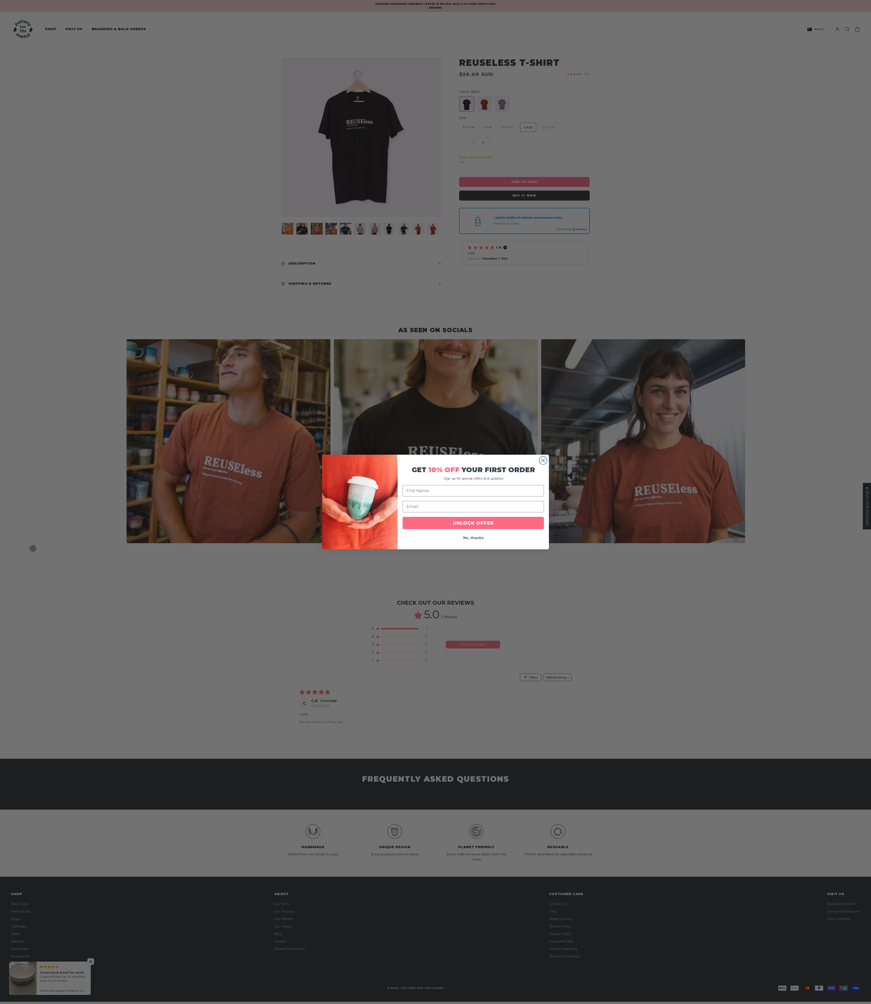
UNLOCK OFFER (473, 523)
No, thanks (473, 538)
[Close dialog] (543, 460)
